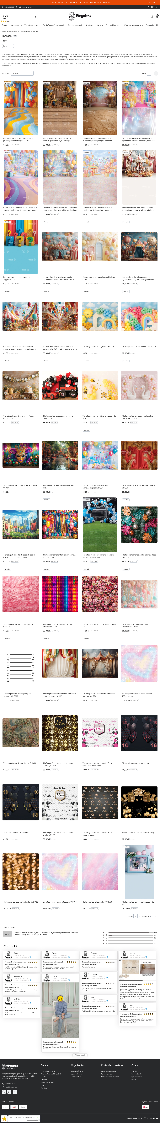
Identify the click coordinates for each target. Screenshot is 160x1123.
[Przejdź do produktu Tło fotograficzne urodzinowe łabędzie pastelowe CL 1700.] (139, 385)
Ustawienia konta (76, 1074)
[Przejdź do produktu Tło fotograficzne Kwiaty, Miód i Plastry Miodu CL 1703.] (21, 385)
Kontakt (133, 1080)
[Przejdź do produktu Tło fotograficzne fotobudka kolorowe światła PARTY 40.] (60, 594)
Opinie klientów (136, 1077)
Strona (144, 73)
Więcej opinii (80, 1055)
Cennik (43, 1085)
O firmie (134, 1071)
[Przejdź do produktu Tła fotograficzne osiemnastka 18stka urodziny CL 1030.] (60, 733)
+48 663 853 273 (9, 7)
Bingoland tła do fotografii (9, 31)
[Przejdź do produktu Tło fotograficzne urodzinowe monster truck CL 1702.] (60, 385)
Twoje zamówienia (77, 1071)
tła (139, 54)
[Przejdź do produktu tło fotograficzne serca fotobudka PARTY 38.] (21, 871)
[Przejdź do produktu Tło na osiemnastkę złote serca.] (21, 802)
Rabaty (43, 1077)
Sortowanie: (6, 73)
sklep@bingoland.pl (25, 7)
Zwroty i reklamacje (47, 1082)
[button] (34, 17)
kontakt (105, 2)
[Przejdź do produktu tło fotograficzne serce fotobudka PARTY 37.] (60, 871)
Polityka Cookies (136, 1074)
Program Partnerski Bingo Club (51, 1074)
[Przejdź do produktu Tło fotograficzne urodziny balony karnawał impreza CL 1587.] (100, 455)
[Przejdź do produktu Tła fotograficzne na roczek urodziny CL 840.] (139, 871)
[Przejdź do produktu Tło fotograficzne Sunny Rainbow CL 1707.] (100, 316)
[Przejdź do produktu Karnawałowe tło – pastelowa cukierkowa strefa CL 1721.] (100, 247)
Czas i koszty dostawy (108, 1071)
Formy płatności (106, 1074)
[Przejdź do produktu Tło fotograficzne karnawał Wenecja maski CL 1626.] (21, 455)
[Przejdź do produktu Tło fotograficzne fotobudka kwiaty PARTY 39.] (100, 594)
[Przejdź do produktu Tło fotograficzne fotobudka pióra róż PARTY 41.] (21, 594)
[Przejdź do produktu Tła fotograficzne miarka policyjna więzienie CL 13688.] (21, 663)
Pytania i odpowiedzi (48, 1071)
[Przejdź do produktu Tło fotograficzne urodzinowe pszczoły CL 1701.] (100, 385)
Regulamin (44, 1088)
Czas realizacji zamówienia (110, 1077)
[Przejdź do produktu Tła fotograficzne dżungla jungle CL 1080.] (21, 733)
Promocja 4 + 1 (45, 1080)
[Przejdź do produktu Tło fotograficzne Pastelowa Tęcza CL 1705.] (139, 316)
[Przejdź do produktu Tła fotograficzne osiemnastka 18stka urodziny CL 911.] (60, 802)
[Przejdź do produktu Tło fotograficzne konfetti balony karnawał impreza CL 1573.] (60, 524)
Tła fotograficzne (25, 31)
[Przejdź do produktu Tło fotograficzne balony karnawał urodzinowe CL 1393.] (139, 594)
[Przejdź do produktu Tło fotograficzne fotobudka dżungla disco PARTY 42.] (139, 524)
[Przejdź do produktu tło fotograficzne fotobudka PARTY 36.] (100, 871)
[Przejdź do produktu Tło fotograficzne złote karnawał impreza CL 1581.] (139, 455)
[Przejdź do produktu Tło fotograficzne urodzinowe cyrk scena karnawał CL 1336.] (100, 663)
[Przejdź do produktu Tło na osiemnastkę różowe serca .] (139, 733)
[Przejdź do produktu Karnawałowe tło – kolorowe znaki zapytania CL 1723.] (21, 247)
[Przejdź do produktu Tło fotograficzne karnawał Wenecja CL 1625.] (60, 455)
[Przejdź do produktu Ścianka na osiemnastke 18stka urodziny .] (139, 802)
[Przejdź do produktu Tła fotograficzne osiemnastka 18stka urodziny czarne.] (100, 802)
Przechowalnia (76, 1077)
